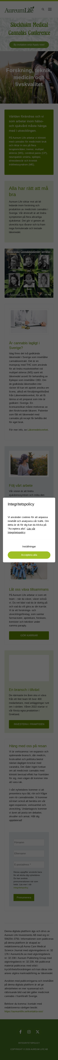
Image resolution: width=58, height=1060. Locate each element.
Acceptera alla (29, 554)
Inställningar (29, 546)
